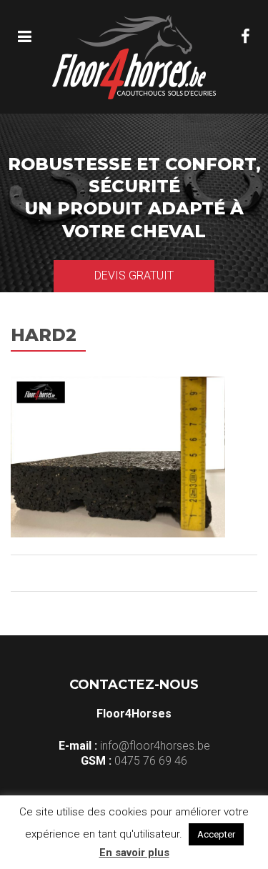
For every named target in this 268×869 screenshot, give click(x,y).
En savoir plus (134, 852)
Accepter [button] (216, 834)
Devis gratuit (134, 275)
